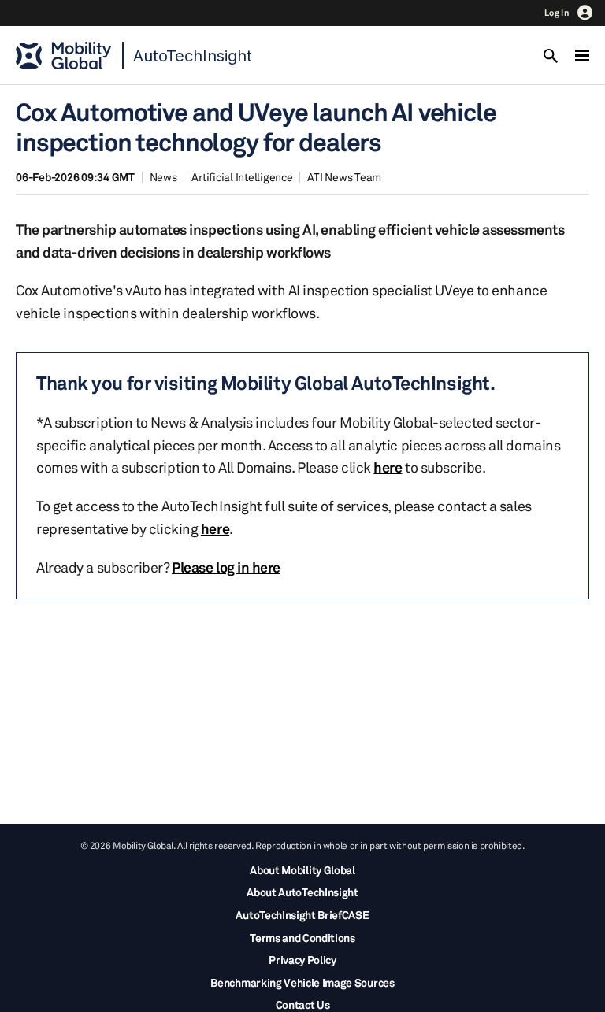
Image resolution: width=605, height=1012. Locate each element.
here (387, 467)
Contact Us (303, 1004)
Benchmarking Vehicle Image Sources (302, 982)
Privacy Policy (302, 959)
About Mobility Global (302, 870)
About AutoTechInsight (302, 892)
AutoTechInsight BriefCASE (302, 914)
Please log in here (226, 567)
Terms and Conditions (302, 937)
